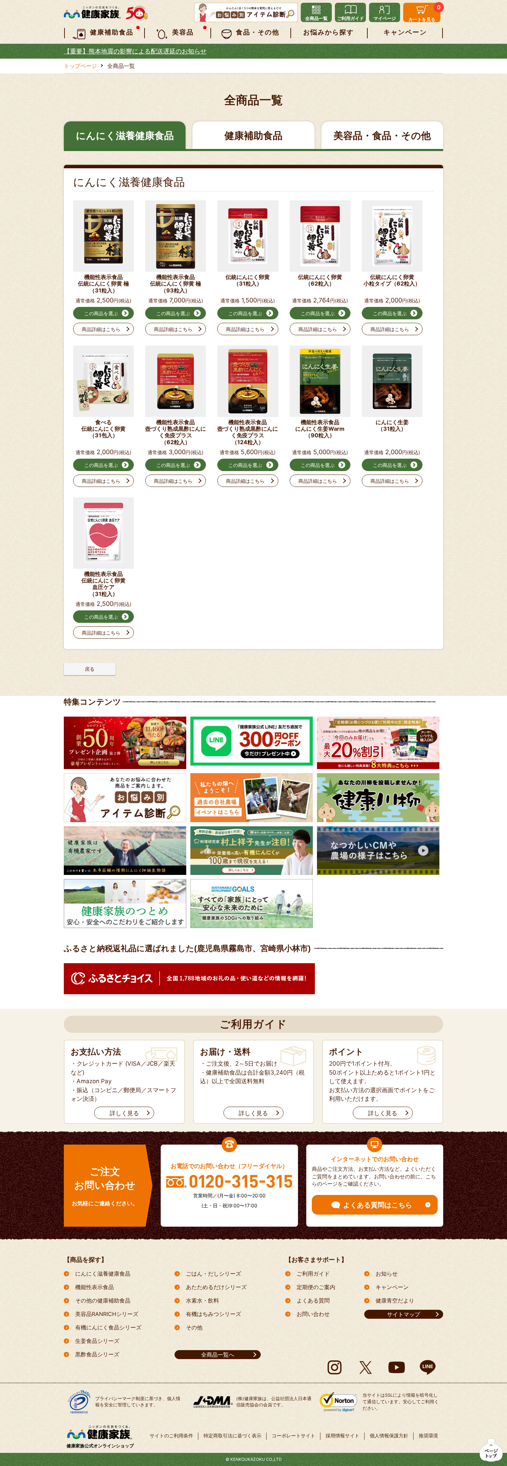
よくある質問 (313, 1300)
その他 (194, 1327)
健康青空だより (395, 1300)
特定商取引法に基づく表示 (232, 1435)
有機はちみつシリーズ (213, 1313)
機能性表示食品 (94, 1287)
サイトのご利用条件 (171, 1435)
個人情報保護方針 (389, 1435)
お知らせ (387, 1273)
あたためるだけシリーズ (216, 1287)
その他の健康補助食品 (102, 1300)
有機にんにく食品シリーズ (108, 1327)
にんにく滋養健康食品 (102, 1273)
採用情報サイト (342, 1435)
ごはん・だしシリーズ (213, 1273)
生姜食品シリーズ (97, 1340)
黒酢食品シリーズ (97, 1354)
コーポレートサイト (293, 1435)
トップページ (80, 65)
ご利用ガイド (313, 1273)
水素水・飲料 (202, 1300)
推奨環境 (428, 1435)
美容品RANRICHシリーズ (106, 1313)
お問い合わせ (313, 1313)
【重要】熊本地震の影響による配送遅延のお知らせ (135, 51)
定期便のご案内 (316, 1287)
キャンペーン (392, 1287)
